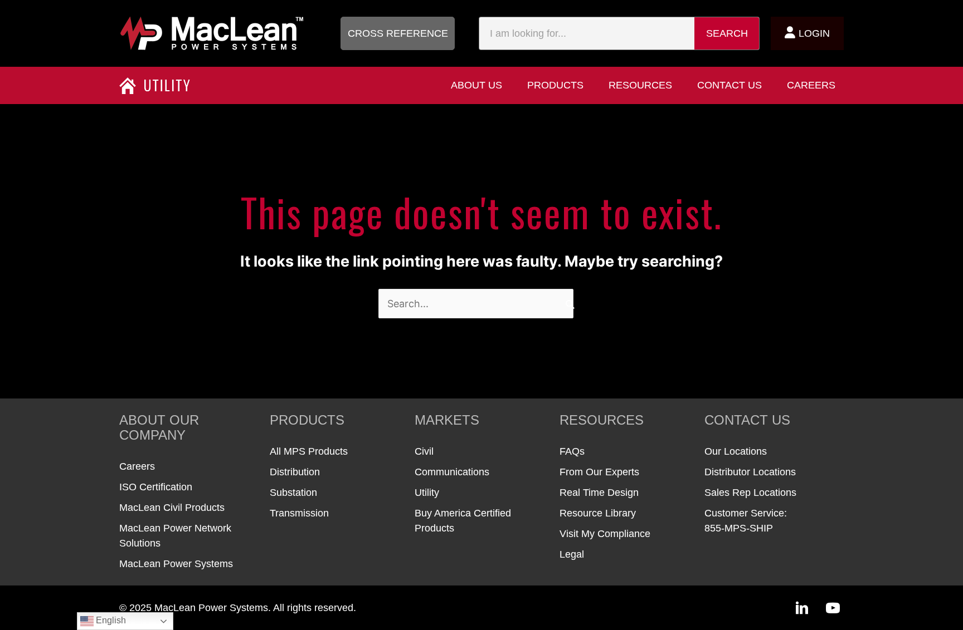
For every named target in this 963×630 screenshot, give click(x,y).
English (110, 620)
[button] (398, 33)
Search (727, 33)
